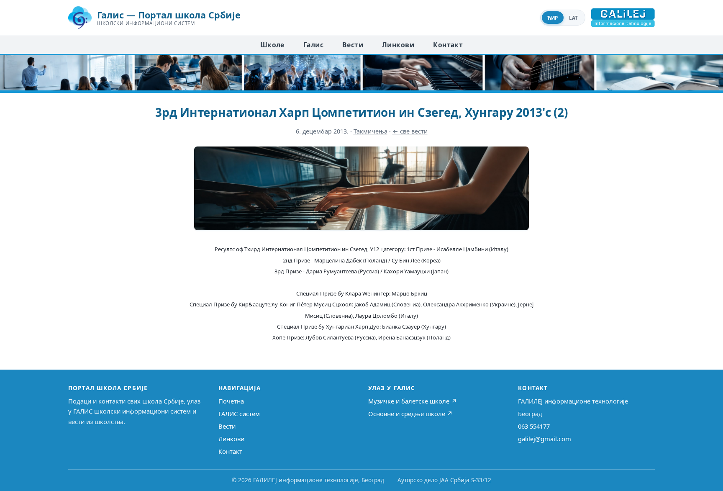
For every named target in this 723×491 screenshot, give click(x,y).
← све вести (410, 131)
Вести (352, 44)
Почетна (231, 401)
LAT (573, 18)
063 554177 (534, 426)
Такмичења (370, 131)
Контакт (448, 44)
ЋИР (552, 18)
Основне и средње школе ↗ (410, 413)
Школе (272, 44)
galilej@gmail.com (544, 438)
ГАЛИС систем (239, 413)
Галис (313, 44)
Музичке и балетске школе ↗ (412, 401)
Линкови (398, 44)
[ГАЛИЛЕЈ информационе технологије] (623, 17)
